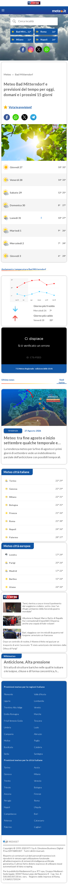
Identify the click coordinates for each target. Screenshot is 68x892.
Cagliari (37, 827)
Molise (7, 740)
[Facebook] (23, 49)
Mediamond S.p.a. (27, 871)
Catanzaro (39, 820)
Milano (37, 774)
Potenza (8, 820)
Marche (37, 714)
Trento (7, 780)
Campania (8, 734)
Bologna (38, 787)
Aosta (37, 767)
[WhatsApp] (46, 49)
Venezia (37, 780)
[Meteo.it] (59, 10)
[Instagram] (31, 49)
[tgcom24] (34, 3)
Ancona (7, 794)
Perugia (7, 800)
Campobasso (10, 813)
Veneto (37, 707)
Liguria (7, 701)
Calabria (38, 747)
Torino (7, 767)
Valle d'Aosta (40, 694)
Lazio (36, 727)
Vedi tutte (62, 381)
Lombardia (39, 701)
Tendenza (13, 431)
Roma (37, 800)
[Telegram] (33, 117)
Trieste (7, 787)
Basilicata (8, 747)
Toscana (38, 720)
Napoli (7, 807)
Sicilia (6, 753)
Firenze (37, 794)
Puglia (37, 740)
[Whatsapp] (15, 117)
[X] (39, 49)
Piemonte (8, 694)
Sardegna (38, 753)
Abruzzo (38, 734)
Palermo (8, 827)
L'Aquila (37, 807)
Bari (36, 813)
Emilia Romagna (11, 714)
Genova (8, 774)
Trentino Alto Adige (13, 707)
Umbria (7, 727)
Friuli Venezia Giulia (13, 720)
